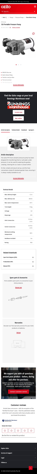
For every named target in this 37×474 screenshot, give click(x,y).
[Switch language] (32, 6)
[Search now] (2, 11)
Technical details (16, 130)
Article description (5, 130)
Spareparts (31, 130)
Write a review (16, 27)
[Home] (7, 17)
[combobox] (20, 11)
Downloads (24, 130)
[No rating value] (5, 27)
